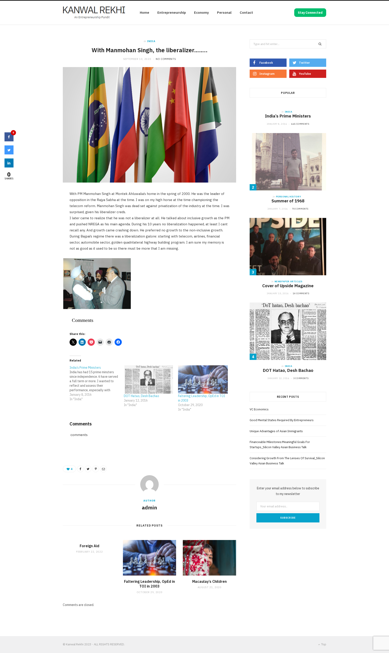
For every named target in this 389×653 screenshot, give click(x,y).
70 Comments (300, 208)
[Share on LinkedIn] (9, 166)
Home (144, 12)
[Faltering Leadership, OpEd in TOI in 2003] (203, 379)
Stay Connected (310, 13)
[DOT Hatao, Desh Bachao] (149, 379)
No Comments (166, 59)
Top (323, 644)
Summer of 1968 (287, 200)
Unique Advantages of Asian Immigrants (276, 431)
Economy (201, 12)
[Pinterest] (95, 468)
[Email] (103, 468)
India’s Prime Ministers (288, 116)
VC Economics (259, 409)
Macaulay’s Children (209, 581)
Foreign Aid (89, 546)
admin (149, 507)
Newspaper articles (289, 281)
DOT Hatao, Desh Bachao (141, 396)
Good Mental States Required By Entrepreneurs (282, 420)
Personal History (288, 196)
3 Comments (300, 378)
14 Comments (301, 293)
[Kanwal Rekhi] (94, 12)
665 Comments (300, 123)
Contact (246, 12)
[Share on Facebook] (80, 468)
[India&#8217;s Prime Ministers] (97, 383)
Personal (224, 12)
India (151, 41)
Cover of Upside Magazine (288, 285)
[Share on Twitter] (88, 468)
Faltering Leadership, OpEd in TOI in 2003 (149, 584)
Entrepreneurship (171, 12)
